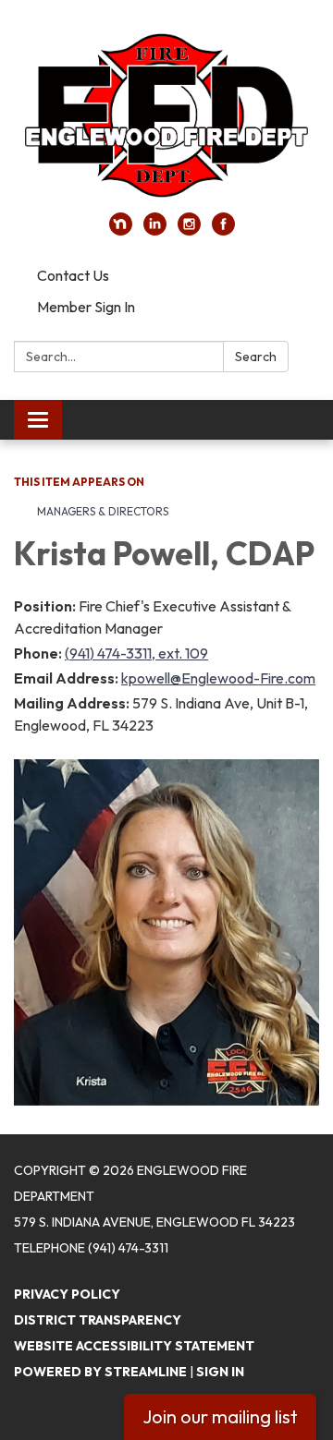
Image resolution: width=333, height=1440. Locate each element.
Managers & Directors (102, 511)
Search (256, 356)
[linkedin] (154, 230)
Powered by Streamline (100, 1371)
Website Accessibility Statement (134, 1345)
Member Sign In (86, 306)
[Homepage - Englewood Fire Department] (166, 115)
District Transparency (97, 1320)
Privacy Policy (67, 1294)
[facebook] (223, 230)
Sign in (220, 1371)
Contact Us (73, 275)
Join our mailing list (220, 1416)
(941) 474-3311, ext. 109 (136, 653)
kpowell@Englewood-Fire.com (218, 678)
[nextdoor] (120, 230)
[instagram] (189, 230)
